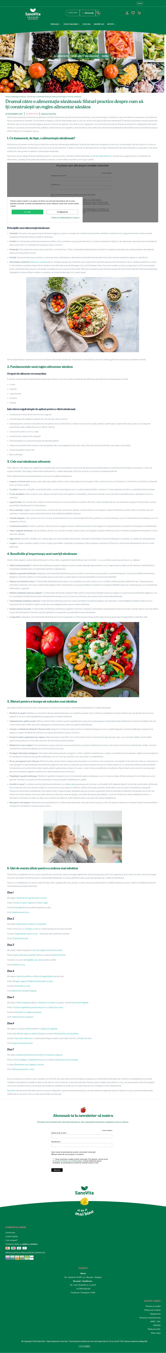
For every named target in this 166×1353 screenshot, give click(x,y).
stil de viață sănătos (101, 156)
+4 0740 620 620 (83, 1289)
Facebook (75, 1292)
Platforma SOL (154, 1329)
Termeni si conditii (153, 1306)
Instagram (85, 1292)
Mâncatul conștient (38, 262)
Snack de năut (85, 1038)
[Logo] (42, 14)
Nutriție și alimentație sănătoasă (15, 97)
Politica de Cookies (152, 1310)
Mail (93, 1292)
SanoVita (11, 1090)
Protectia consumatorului (150, 1318)
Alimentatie (32, 114)
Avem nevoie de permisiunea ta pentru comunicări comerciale (73, 1152)
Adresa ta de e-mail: (59, 1133)
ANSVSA (157, 1325)
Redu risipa (156, 1333)
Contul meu (10, 1232)
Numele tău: (56, 1142)
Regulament (155, 1314)
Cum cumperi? (11, 1240)
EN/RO (139, 3)
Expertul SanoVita (48, 114)
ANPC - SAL (155, 1321)
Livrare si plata (11, 1236)
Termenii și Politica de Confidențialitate (68, 1161)
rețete (73, 784)
